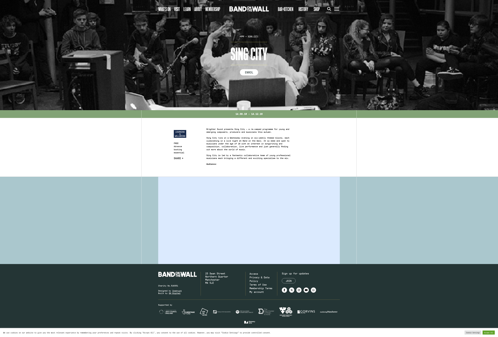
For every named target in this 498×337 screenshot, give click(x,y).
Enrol (249, 72)
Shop (317, 9)
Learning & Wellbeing (180, 133)
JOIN (289, 280)
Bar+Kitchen (285, 9)
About (198, 9)
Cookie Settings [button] (473, 332)
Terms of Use (258, 284)
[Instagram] (299, 290)
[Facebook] (284, 290)
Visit (177, 9)
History (303, 9)
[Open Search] (329, 9)
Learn (187, 9)
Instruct (177, 290)
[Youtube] (306, 290)
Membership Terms (261, 288)
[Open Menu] (337, 9)
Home (242, 36)
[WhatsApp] (313, 290)
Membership (212, 9)
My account (257, 291)
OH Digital (175, 293)
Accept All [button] (488, 332)
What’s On (164, 9)
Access (254, 273)
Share (177, 158)
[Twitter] (291, 290)
